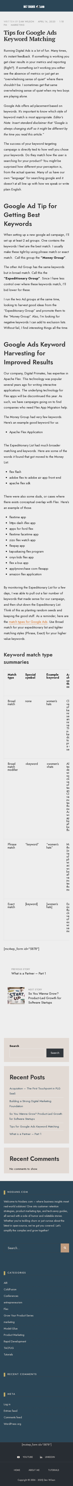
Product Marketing (14, 1335)
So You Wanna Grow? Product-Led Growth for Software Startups (44, 996)
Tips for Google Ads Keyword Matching (34, 1126)
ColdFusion (10, 1289)
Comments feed (13, 1417)
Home (17, 1470)
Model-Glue (11, 1328)
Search (14, 1046)
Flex (6, 1309)
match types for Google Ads (28, 622)
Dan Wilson (26, 21)
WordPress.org (12, 1424)
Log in (7, 1404)
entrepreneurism (13, 1302)
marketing (18, 25)
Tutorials (8, 1354)
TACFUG (9, 1348)
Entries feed (10, 1411)
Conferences (11, 1296)
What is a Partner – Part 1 (28, 972)
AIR (5, 1283)
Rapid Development (15, 1341)
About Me (34, 1470)
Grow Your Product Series (19, 1315)
